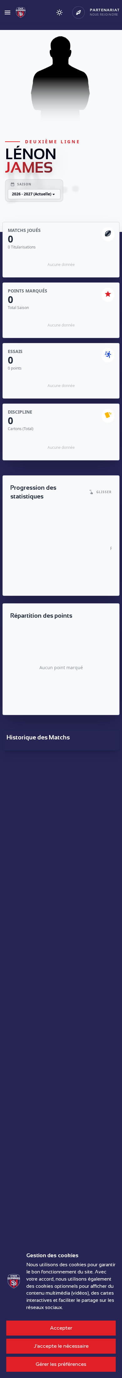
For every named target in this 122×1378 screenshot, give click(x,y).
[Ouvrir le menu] (8, 12)
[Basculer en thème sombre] (59, 12)
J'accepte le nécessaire (61, 1346)
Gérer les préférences (61, 1364)
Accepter (61, 1328)
